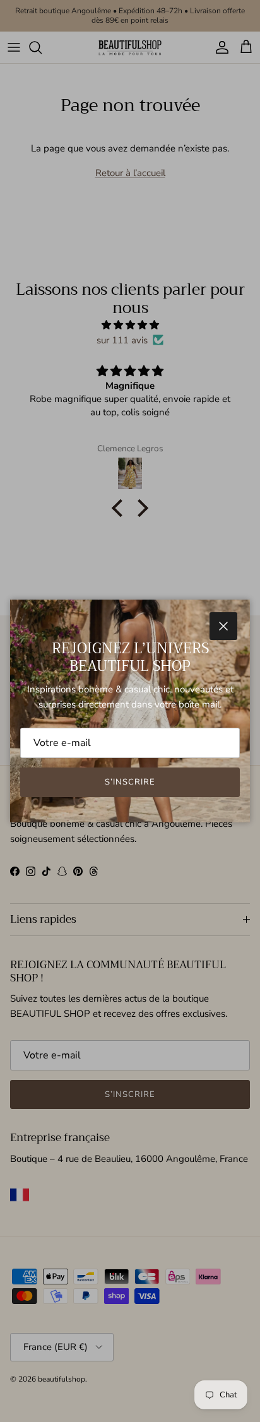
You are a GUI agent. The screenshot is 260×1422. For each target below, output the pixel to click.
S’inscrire (130, 782)
